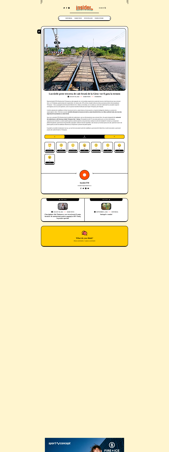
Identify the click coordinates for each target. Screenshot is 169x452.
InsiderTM (98, 96)
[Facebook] (81, 188)
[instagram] (69, 8)
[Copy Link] (39, 31)
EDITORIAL (115, 212)
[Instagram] (85, 188)
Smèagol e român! (106, 214)
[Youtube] (88, 188)
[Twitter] (83, 188)
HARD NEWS (87, 96)
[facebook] (66, 8)
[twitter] (64, 8)
